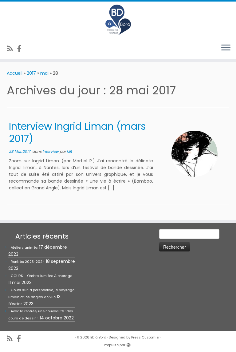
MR (69, 151)
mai (44, 73)
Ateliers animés (24, 247)
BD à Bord (98, 337)
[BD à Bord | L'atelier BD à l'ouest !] (118, 20)
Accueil (14, 73)
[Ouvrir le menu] (225, 48)
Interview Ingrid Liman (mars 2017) (77, 132)
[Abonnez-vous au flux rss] (12, 49)
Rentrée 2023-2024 (28, 261)
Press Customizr (145, 337)
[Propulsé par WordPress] (128, 344)
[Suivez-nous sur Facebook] (21, 49)
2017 (31, 73)
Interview (51, 151)
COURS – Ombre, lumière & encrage (41, 275)
